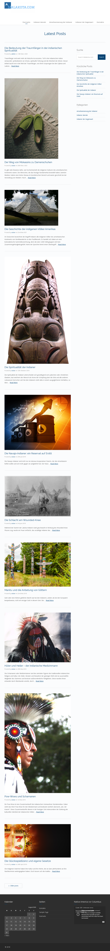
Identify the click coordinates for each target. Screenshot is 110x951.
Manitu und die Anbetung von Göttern (26, 590)
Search (101, 57)
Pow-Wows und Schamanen (20, 796)
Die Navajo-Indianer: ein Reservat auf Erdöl (28, 453)
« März (7, 935)
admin (13, 54)
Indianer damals (40, 22)
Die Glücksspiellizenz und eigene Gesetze (28, 861)
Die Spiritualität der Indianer (20, 367)
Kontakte (100, 22)
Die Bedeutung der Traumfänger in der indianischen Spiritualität (33, 49)
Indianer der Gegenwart (84, 22)
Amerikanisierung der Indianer (60, 22)
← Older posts (13, 886)
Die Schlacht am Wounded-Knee (23, 520)
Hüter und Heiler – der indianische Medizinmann (31, 665)
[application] (89, 915)
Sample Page (43, 912)
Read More (15, 66)
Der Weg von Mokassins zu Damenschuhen (28, 162)
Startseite (26, 22)
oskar (13, 165)
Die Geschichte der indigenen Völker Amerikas (30, 229)
